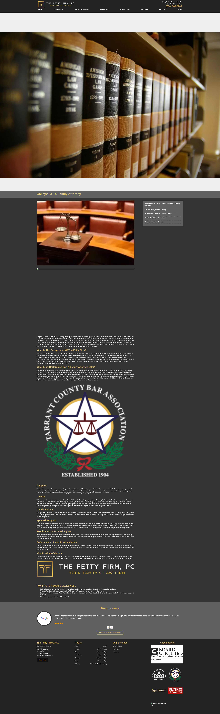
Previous (108, 627)
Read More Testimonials (110, 632)
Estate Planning (82, 9)
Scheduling (125, 9)
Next (111, 627)
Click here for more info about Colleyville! (54, 597)
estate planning (122, 355)
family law (113, 355)
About (40, 9)
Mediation (104, 9)
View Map (42, 660)
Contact (162, 9)
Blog (180, 9)
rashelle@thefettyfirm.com (45, 655)
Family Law (59, 9)
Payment (144, 9)
